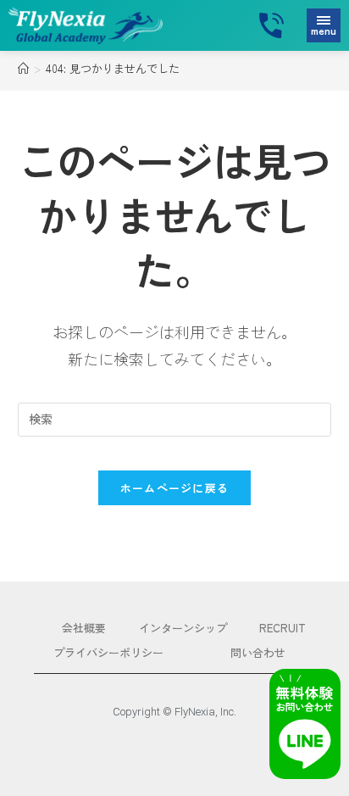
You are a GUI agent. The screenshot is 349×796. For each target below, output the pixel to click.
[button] (324, 25)
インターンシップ (183, 628)
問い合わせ (257, 652)
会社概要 (84, 628)
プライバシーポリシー (108, 652)
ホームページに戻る (175, 488)
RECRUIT (282, 628)
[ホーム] (23, 68)
